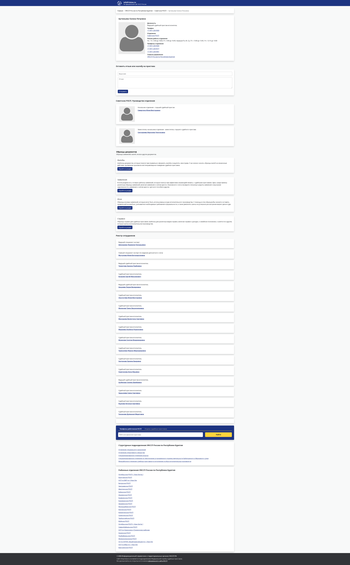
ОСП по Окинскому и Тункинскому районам (134, 530)
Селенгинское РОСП (125, 515)
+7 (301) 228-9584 (153, 46)
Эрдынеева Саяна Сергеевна (129, 393)
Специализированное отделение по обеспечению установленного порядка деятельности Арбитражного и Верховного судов (163, 458)
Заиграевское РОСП (125, 486)
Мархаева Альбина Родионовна (130, 330)
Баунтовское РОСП (125, 477)
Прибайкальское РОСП (126, 536)
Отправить (123, 91)
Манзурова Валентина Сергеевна (131, 319)
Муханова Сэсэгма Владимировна (131, 340)
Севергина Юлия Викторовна (149, 110)
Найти (218, 435)
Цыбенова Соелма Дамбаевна (130, 382)
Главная (120, 11)
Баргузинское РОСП (125, 548)
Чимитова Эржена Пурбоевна (130, 266)
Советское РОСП (160, 11)
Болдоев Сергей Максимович (129, 277)
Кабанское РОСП (124, 492)
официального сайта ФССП (157, 561)
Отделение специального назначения (132, 450)
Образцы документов (126, 152)
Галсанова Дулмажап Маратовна (131, 414)
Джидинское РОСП (125, 495)
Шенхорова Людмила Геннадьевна (132, 245)
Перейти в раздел (125, 169)
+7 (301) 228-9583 (153, 30)
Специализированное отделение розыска (133, 456)
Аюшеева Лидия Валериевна (129, 287)
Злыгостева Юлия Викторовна (130, 298)
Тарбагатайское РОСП (126, 518)
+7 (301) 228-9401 (153, 52)
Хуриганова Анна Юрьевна (128, 372)
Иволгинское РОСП (125, 489)
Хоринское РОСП (124, 533)
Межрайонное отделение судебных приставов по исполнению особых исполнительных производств (154, 461)
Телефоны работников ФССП (131, 429)
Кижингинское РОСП (125, 513)
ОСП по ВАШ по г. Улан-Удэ (128, 545)
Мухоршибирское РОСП (127, 507)
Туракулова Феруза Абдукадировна (132, 351)
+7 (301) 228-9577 (153, 49)
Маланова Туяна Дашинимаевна (131, 308)
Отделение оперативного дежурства (131, 453)
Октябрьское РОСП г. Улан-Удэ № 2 (130, 475)
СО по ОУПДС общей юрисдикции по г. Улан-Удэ (135, 542)
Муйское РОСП (123, 521)
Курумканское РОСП (125, 501)
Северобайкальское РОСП (127, 527)
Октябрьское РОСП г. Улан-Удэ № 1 (130, 524)
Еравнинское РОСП (125, 498)
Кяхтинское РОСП (124, 510)
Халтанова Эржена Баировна (129, 361)
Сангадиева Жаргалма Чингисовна (151, 132)
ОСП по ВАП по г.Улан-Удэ (127, 480)
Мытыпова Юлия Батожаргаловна (131, 255)
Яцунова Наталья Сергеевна (129, 404)
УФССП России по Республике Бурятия (139, 11)
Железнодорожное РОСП (127, 539)
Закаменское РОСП (125, 504)
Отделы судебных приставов (156, 429)
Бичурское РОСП (124, 483)
